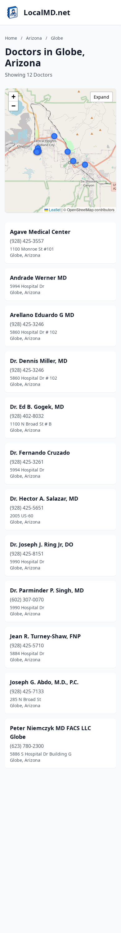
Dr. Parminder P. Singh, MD (47, 590)
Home (11, 38)
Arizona (34, 38)
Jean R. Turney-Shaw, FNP (45, 636)
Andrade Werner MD (38, 277)
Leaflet (54, 209)
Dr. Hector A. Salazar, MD (44, 498)
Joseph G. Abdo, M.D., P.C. (44, 682)
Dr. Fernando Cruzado (40, 452)
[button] (85, 165)
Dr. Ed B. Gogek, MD (37, 406)
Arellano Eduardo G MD (42, 315)
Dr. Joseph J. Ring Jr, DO (41, 544)
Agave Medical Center (40, 231)
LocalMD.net (47, 12)
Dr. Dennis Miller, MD (38, 360)
